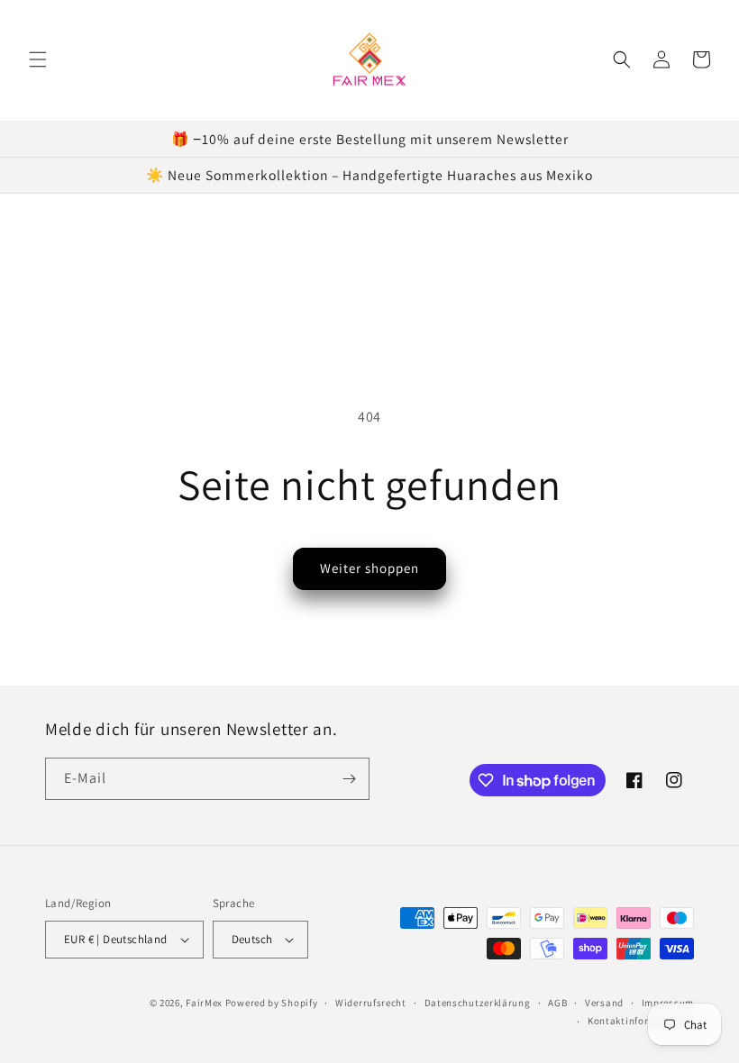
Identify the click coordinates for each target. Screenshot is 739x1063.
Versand (604, 1002)
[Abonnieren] (349, 779)
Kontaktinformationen (641, 1020)
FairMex (204, 1002)
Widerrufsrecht (370, 1002)
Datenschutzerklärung (477, 1002)
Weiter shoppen (369, 568)
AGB (557, 1002)
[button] (38, 59)
